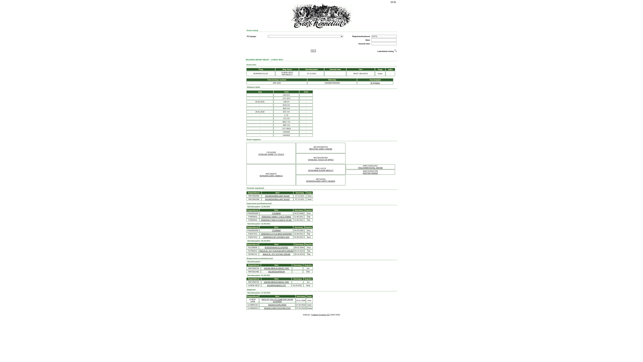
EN (392, 2)
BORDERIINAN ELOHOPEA (276, 248)
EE (395, 2)
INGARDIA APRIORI (276, 272)
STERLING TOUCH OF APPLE (321, 160)
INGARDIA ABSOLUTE (276, 285)
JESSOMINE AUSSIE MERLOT (321, 170)
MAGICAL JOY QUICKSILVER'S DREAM (276, 251)
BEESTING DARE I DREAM (320, 149)
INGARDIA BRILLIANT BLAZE (277, 196)
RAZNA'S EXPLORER (277, 305)
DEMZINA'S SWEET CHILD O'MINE (276, 217)
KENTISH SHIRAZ (370, 173)
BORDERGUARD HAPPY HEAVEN (320, 181)
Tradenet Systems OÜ (320, 315)
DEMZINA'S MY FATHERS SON (276, 237)
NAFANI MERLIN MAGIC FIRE (276, 268)
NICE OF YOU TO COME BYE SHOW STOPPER (277, 300)
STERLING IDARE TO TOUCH (271, 154)
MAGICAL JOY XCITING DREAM (276, 254)
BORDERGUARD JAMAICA (271, 176)
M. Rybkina (375, 83)
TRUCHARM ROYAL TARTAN (370, 168)
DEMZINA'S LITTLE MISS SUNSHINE (276, 234)
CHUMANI (276, 213)
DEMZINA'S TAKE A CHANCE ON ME (276, 220)
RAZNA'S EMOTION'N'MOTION (277, 308)
